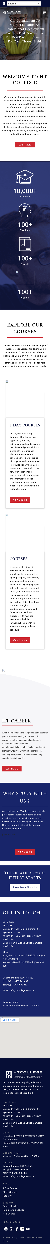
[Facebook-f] (16, 1229)
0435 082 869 (20, 985)
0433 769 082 (21, 981)
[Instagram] (6, 1229)
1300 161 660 (26, 978)
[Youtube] (27, 1229)
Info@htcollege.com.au (21, 990)
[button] (44, 12)
